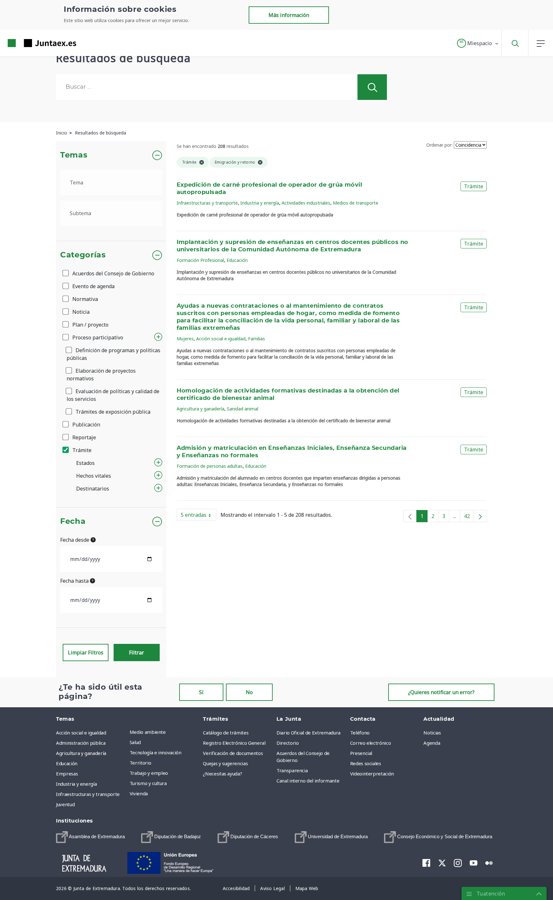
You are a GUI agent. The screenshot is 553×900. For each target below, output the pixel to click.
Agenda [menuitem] (431, 743)
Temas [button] (73, 155)
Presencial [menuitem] (361, 753)
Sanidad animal (242, 409)
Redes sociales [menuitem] (365, 763)
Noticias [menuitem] (432, 732)
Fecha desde (75, 539)
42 (469, 517)
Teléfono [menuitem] (360, 732)
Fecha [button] (72, 521)
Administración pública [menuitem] (80, 743)
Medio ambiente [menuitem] (148, 732)
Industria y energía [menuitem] (76, 784)
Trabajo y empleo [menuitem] (149, 773)
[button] (477, 43)
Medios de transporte (355, 203)
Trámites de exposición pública (112, 411)
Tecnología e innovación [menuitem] (155, 752)
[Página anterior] (410, 516)
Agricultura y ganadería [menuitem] (81, 753)
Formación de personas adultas (210, 466)
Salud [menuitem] (135, 742)
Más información (288, 15)
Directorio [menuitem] (287, 743)
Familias (256, 339)
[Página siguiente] (480, 516)
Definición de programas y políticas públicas (113, 354)
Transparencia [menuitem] (292, 770)
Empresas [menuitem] (67, 773)
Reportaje (83, 437)
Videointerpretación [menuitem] (372, 773)
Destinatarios (92, 488)
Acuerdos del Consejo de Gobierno (112, 273)
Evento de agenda (93, 286)
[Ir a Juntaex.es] (30, 43)
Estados (85, 462)
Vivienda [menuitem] (139, 793)
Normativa (84, 299)
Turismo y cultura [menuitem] (148, 783)
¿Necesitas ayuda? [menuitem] (222, 773)
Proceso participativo (97, 337)
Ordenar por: (439, 145)
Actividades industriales (306, 203)
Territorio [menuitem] (140, 762)
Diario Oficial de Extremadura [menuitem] (308, 732)
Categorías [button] (83, 255)
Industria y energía (259, 203)
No (249, 692)
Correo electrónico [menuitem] (370, 743)
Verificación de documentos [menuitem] (233, 753)
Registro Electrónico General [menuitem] (234, 743)
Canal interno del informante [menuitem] (307, 780)
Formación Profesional (200, 260)
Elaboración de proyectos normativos (101, 374)
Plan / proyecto (89, 324)
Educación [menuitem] (66, 763)
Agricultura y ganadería (200, 409)
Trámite (81, 450)
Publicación (85, 424)
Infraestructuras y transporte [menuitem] (88, 794)
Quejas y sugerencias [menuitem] (225, 763)
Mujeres (185, 339)
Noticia (80, 311)
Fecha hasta (75, 580)
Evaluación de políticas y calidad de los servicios (113, 395)
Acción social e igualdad (220, 339)
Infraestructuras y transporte (207, 203)
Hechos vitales (93, 475)
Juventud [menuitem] (65, 804)
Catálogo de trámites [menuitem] (225, 732)
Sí (201, 692)
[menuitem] (90, 837)
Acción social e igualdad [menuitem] (81, 732)
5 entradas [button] (198, 516)
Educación (237, 260)
